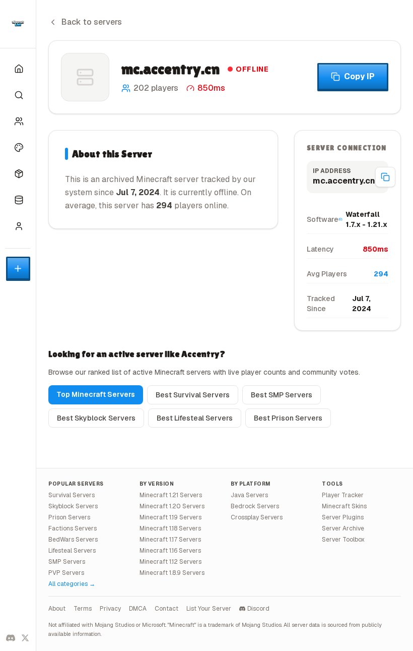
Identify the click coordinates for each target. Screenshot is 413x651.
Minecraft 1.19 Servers (170, 517)
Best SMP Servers (281, 394)
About (56, 609)
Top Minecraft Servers (95, 394)
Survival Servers (71, 495)
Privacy (110, 609)
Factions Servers (72, 528)
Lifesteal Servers (72, 551)
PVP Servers (66, 573)
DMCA (138, 609)
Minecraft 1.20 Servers (172, 506)
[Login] (18, 226)
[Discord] (10, 638)
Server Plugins (343, 517)
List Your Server (208, 609)
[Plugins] (18, 173)
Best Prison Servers (288, 418)
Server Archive (343, 528)
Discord (258, 609)
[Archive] (18, 200)
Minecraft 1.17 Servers (170, 540)
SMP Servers (66, 562)
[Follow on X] (25, 638)
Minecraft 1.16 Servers (170, 551)
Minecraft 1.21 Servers (171, 495)
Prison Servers (69, 517)
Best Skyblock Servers (96, 418)
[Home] (18, 68)
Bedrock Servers (255, 506)
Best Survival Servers (193, 394)
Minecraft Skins (344, 506)
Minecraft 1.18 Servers (170, 528)
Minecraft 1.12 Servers (170, 562)
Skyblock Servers (73, 506)
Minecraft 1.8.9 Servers (172, 573)
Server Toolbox (343, 540)
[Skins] (18, 147)
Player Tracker (343, 495)
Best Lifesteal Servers (195, 418)
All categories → (71, 584)
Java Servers (249, 495)
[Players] (18, 121)
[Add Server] (18, 269)
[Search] (18, 95)
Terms (83, 609)
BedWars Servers (73, 540)
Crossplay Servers (257, 517)
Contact (166, 609)
